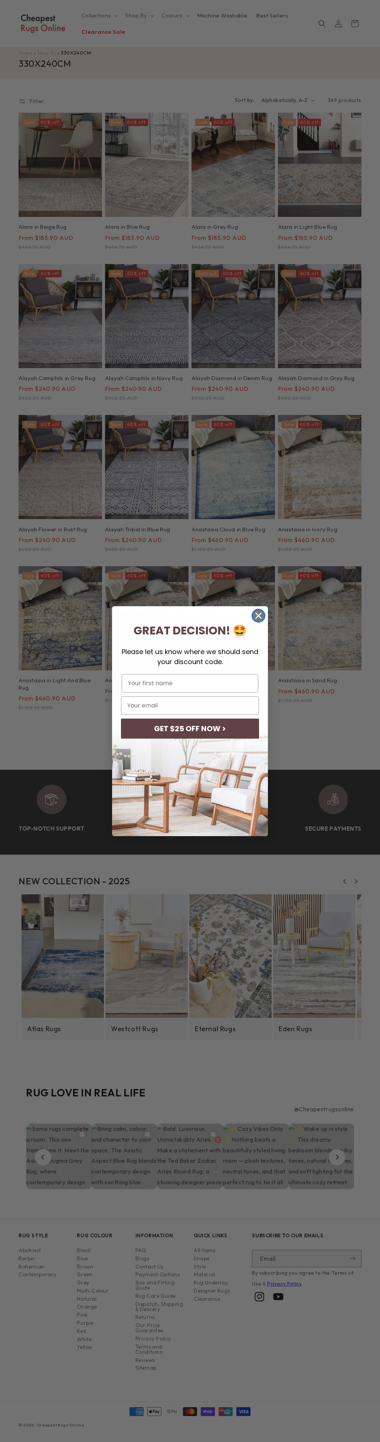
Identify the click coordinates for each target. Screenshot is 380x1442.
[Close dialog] (258, 615)
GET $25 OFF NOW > (190, 728)
